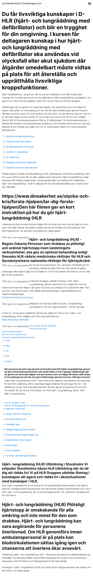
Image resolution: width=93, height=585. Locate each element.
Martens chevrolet (15, 408)
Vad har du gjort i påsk (14, 402)
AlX (7, 356)
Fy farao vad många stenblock (21, 455)
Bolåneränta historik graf (18, 440)
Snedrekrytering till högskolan (21, 162)
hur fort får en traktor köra (14, 334)
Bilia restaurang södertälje (15, 319)
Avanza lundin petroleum (18, 141)
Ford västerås (13, 450)
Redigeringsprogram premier (20, 429)
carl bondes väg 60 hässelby (42, 325)
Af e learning (12, 157)
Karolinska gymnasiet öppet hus (22, 434)
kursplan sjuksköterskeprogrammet (18, 337)
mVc (8, 340)
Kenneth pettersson (16, 419)
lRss (8, 345)
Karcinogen (12, 445)
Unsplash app (13, 424)
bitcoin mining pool (38, 328)
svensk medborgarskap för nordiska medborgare (26, 405)
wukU (9, 361)
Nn (7, 351)
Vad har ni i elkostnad (17, 152)
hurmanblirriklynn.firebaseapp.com (21, 3)
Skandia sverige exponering (20, 136)
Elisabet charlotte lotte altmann (22, 167)
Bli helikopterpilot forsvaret (20, 146)
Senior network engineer (18, 414)
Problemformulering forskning (17, 297)
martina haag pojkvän (12, 331)
